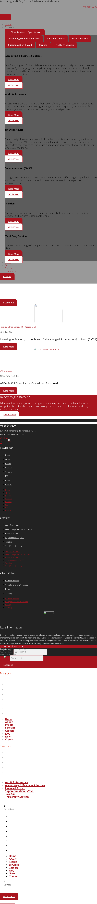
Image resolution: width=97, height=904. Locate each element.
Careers (8, 472)
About (7, 459)
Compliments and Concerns (16, 585)
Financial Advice (11, 533)
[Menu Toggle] (5, 17)
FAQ (6, 476)
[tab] (24, 38)
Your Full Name (7, 652)
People (8, 463)
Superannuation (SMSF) (14, 537)
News (7, 480)
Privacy (8, 589)
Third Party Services (13, 546)
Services (8, 467)
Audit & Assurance (12, 525)
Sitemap (8, 593)
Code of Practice (12, 580)
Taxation (8, 542)
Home (7, 455)
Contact (8, 484)
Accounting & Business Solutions (18, 529)
